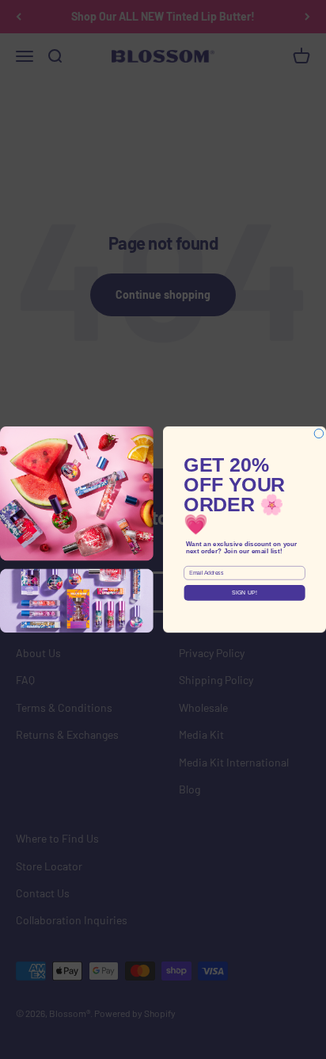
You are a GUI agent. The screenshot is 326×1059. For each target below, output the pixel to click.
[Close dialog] (319, 433)
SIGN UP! (245, 593)
